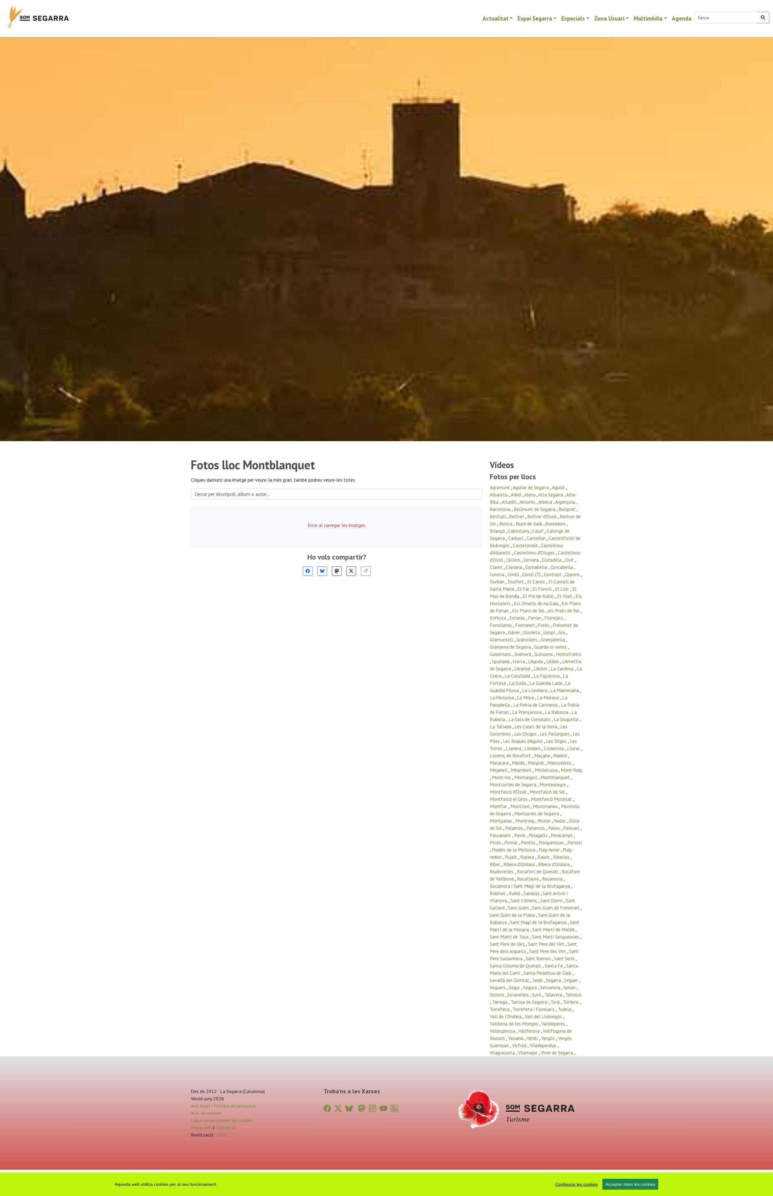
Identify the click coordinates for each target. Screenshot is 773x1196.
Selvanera (550, 987)
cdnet (221, 1135)
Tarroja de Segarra (529, 1002)
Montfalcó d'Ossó (509, 792)
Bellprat (568, 509)
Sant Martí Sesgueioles (556, 937)
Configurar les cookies (576, 1184)
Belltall (498, 516)
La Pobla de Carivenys (536, 705)
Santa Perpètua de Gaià (548, 973)
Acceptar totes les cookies (630, 1184)
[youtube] (383, 1108)
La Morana (548, 697)
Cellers (513, 560)
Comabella (536, 567)
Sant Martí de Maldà (554, 929)
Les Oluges (526, 734)
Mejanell (499, 770)
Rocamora (553, 879)
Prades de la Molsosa (514, 850)
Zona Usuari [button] (609, 18)
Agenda (681, 18)
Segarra (554, 980)
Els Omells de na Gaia (537, 603)
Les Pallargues (555, 734)
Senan (570, 987)
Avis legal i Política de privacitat (223, 1106)
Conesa (497, 574)
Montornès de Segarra (537, 813)
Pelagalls (538, 835)
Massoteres (560, 763)
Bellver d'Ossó (542, 516)
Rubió (515, 893)
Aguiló (559, 487)
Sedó (538, 980)
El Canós (536, 582)
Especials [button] (573, 18)
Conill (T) (532, 574)
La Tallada (501, 726)
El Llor (562, 589)
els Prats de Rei (564, 611)
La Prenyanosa (527, 712)
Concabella (562, 567)
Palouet (572, 828)
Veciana (516, 1038)
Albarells (499, 495)
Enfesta (498, 618)
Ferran (535, 618)
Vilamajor (528, 1053)
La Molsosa (502, 697)
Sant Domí (552, 900)
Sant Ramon (539, 958)
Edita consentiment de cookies (222, 1120)
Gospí (549, 632)
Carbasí (516, 538)
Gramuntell (502, 639)
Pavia (520, 835)
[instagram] (372, 1108)
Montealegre (553, 784)
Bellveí (517, 516)
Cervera (532, 560)
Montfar (499, 806)
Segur (515, 987)
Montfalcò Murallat (552, 799)
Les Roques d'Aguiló (523, 741)
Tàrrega (500, 1002)
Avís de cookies (206, 1113)
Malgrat (536, 763)
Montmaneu (546, 806)
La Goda (518, 683)
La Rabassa (557, 712)
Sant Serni (565, 958)
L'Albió (553, 661)
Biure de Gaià (529, 524)
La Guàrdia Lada (546, 683)
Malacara (500, 763)
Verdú (533, 1038)
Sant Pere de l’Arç (508, 944)
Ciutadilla (552, 560)
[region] (386, 1184)
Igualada (501, 661)
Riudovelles (502, 871)
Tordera (571, 1002)
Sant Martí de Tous (510, 937)
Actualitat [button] (495, 18)
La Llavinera (535, 690)
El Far (524, 589)
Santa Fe (554, 966)
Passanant (501, 835)
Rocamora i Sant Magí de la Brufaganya (530, 886)
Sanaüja (532, 893)
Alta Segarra (551, 495)
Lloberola (554, 748)
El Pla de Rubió (539, 596)
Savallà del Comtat (510, 980)
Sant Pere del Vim (546, 944)
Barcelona (501, 509)
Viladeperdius (543, 1045)
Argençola (565, 502)
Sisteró (497, 995)
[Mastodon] (337, 571)
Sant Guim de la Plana (513, 915)
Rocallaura (528, 879)
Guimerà (523, 654)
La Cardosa (563, 668)
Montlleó (520, 806)
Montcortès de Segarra (513, 784)
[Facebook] (308, 571)
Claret (497, 567)
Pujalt (511, 857)
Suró (537, 995)
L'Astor (541, 668)
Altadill (510, 502)
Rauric (544, 857)
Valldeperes (553, 1024)
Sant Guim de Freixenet (556, 908)
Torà (555, 1002)
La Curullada (518, 676)
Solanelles (518, 995)
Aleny (530, 495)
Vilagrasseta (503, 1053)
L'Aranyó (523, 668)
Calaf (538, 531)
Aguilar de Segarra (531, 487)
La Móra (526, 697)
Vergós (548, 1038)
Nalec (560, 821)
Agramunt (500, 487)
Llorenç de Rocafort (511, 755)
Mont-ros (502, 777)
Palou (554, 828)
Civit (570, 560)
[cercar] (763, 17)
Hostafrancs (568, 654)
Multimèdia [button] (648, 18)
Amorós (528, 502)
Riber (495, 864)
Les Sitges (557, 741)
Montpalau (501, 821)
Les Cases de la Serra (536, 726)
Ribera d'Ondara (519, 864)
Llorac (574, 748)
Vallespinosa (503, 1031)
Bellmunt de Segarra (535, 509)
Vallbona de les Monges (514, 1024)
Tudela (565, 1009)
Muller (544, 821)
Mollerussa (547, 770)
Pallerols (536, 828)
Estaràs (517, 618)
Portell (574, 842)
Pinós (496, 842)
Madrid (560, 755)
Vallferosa (529, 1031)
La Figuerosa (547, 676)
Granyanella (553, 639)
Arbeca (545, 502)
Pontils (529, 842)
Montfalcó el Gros (509, 799)
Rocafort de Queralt (538, 871)
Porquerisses (552, 842)
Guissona (544, 654)
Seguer (571, 980)
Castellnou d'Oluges (535, 553)
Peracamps (562, 835)
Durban (497, 582)
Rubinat (498, 893)
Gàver (514, 632)
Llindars (533, 748)
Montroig (525, 821)
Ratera (527, 857)
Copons (573, 574)
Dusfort (516, 582)
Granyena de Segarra (511, 647)
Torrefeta (500, 1009)
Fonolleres (501, 625)
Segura (530, 987)
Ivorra (519, 661)
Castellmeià (526, 545)
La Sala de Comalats (530, 719)
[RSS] (394, 1108)
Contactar (225, 1127)
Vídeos (502, 465)
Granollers (527, 639)
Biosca (506, 524)
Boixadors (556, 524)
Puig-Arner (550, 850)
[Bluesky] (322, 571)
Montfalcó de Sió (548, 792)
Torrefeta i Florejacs (534, 1009)
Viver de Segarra (557, 1053)
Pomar (511, 842)
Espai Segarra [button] (535, 18)
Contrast (553, 574)
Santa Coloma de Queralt (516, 966)
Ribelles (562, 857)
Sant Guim (519, 908)
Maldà (519, 763)
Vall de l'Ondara (506, 1016)
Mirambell (522, 770)
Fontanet (525, 625)
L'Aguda (536, 661)
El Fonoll (543, 589)
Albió (516, 495)
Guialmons (501, 654)
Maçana (542, 755)
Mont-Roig (571, 770)
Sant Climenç (524, 900)
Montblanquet (555, 777)
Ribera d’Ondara (554, 864)
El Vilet (565, 596)
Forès (544, 625)
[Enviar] (365, 571)
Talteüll (573, 995)
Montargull (526, 777)
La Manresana (565, 690)
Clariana (514, 567)
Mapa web (201, 1127)
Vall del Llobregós (544, 1016)
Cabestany (519, 531)
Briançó (498, 531)
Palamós (514, 828)
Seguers (498, 987)
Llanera (514, 748)
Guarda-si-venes (551, 647)
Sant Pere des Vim (548, 951)
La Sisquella (566, 719)
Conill (514, 574)
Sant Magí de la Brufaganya (539, 922)
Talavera (553, 995)
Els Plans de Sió (529, 611)
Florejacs (554, 618)
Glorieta (532, 632)
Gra (562, 632)
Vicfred (520, 1045)
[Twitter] (351, 571)
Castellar (537, 538)
